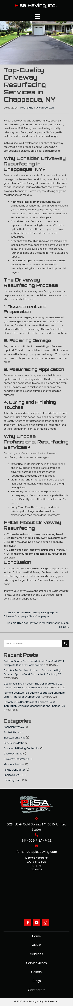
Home (36, 936)
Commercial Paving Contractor (22, 748)
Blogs (36, 981)
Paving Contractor (14, 769)
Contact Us (36, 990)
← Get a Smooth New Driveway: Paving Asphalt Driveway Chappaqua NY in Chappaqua (31, 614)
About (36, 945)
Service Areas (36, 963)
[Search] (65, 643)
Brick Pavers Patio (14, 743)
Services (36, 954)
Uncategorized (45, 107)
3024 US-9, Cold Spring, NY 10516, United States (37, 826)
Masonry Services (14, 764)
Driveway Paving (13, 753)
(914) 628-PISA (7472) (36, 840)
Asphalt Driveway (14, 727)
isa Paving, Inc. (37, 5)
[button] (27, 922)
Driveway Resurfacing (16, 759)
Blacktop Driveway (14, 737)
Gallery (36, 972)
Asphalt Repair (12, 732)
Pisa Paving (26, 107)
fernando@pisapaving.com (36, 851)
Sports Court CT (13, 775)
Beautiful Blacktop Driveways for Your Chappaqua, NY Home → (38, 624)
